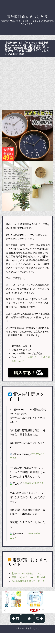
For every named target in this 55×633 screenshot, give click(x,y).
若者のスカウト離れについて (26, 573)
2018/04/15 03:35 (33, 483)
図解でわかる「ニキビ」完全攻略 (29, 577)
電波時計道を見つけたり (27, 17)
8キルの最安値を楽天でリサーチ (28, 581)
